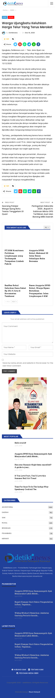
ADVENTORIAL (7, 507)
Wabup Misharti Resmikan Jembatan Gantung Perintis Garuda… (32, 614)
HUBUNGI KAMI (20, 669)
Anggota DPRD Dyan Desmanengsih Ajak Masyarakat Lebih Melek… (33, 455)
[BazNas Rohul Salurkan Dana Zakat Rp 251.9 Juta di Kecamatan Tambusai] (15, 275)
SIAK (4, 517)
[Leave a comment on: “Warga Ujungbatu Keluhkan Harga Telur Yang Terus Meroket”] (13, 39)
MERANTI (5, 538)
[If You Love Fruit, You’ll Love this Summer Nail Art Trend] (7, 479)
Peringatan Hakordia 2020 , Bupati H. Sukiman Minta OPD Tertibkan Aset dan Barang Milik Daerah (42, 211)
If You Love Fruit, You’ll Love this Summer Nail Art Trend (30, 477)
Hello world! (20, 443)
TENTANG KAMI (37, 669)
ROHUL (11, 17)
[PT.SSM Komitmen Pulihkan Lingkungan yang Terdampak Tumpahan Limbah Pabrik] (15, 240)
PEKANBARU (7, 533)
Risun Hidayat (34, 692)
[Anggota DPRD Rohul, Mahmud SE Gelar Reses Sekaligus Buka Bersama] (39, 240)
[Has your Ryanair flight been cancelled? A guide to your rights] (7, 467)
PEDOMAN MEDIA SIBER (28, 673)
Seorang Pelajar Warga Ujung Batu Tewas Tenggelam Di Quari (13, 210)
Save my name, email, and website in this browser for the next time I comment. (28, 364)
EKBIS (5, 17)
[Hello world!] (7, 446)
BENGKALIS (6, 528)
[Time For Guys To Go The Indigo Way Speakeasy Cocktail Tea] (7, 490)
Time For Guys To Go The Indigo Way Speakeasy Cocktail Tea (31, 488)
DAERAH (5, 512)
